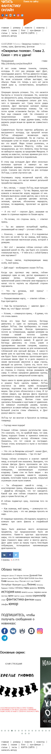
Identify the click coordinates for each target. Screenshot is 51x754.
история (7, 591)
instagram (5, 575)
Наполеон (10, 581)
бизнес (31, 584)
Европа (15, 578)
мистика (4, 596)
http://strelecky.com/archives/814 (16, 63)
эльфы (4, 604)
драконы (33, 588)
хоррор (38, 599)
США (32, 581)
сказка (28, 595)
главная (5, 27)
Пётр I (17, 581)
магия (44, 592)
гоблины (19, 587)
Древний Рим (35, 575)
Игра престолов (26, 578)
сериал (22, 596)
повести (28, 27)
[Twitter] (16, 555)
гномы (4, 46)
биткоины (40, 585)
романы (16, 27)
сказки (14, 30)
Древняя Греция (6, 578)
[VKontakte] (4, 555)
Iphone (11, 575)
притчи (16, 596)
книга (24, 592)
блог (23, 30)
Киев (3, 580)
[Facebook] (10, 555)
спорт (3, 600)
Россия (23, 581)
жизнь (41, 587)
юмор (13, 603)
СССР (28, 581)
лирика (37, 592)
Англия (26, 575)
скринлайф (39, 595)
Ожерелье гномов (30, 43)
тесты (14, 33)
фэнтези (31, 46)
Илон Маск (39, 578)
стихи (4, 30)
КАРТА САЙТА (28, 33)
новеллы (40, 27)
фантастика (20, 46)
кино (18, 591)
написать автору (9, 35)
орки (11, 46)
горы (26, 587)
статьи (4, 33)
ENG (5, 18)
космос (30, 592)
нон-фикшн (35, 30)
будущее (4, 588)
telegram (20, 575)
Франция (16, 584)
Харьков (24, 585)
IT (15, 575)
